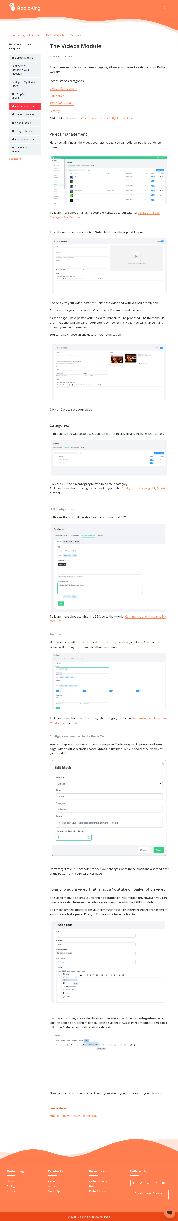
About (10, 1181)
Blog (91, 1186)
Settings (55, 111)
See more (15, 158)
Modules (75, 35)
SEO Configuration (62, 103)
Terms (11, 1191)
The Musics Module (23, 139)
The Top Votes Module (20, 96)
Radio (51, 1181)
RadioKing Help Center (26, 35)
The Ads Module (21, 122)
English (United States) (148, 1193)
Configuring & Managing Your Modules (20, 69)
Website (53, 1186)
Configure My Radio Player (23, 84)
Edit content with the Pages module (74, 1116)
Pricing (11, 1186)
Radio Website (55, 35)
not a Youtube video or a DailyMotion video (104, 118)
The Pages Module (22, 131)
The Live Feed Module (20, 149)
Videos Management (63, 88)
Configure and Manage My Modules (145, 488)
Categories (57, 96)
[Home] (24, 9)
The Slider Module (22, 57)
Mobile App (54, 1191)
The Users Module (22, 114)
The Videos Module (23, 106)
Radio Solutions (98, 1191)
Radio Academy (98, 1181)
